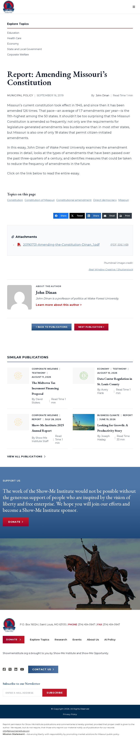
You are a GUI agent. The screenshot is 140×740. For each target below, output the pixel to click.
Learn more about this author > (59, 304)
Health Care (14, 38)
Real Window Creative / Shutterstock (111, 269)
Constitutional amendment (74, 200)
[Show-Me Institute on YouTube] (22, 669)
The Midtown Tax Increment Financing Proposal (45, 388)
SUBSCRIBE (54, 692)
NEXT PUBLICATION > (91, 327)
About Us (93, 639)
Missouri (123, 200)
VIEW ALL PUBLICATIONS (25, 456)
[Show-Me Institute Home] (9, 7)
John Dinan (102, 95)
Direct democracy (105, 200)
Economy (13, 43)
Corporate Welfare (18, 54)
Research (61, 639)
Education (13, 32)
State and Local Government (24, 49)
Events (77, 639)
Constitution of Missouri (40, 200)
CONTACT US (41, 669)
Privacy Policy (70, 714)
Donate (14, 521)
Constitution (15, 200)
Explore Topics (39, 639)
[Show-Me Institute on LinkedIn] (15, 669)
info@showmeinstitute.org (16, 731)
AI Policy (110, 639)
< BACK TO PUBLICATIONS (51, 327)
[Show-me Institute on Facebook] (4, 669)
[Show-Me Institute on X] (10, 669)
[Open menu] (133, 6)
